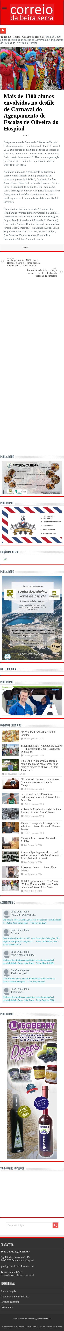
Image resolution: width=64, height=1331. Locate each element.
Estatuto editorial (10, 1301)
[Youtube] (33, 1323)
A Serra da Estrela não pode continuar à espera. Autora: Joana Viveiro (41, 811)
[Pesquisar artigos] (55, 1225)
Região (16, 36)
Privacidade (7, 1307)
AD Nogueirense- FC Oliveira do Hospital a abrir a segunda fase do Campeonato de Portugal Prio (23, 262)
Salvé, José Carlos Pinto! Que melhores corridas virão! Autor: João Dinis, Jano (40, 797)
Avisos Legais (8, 1291)
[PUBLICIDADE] (32, 477)
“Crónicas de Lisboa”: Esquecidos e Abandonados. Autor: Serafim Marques (40, 782)
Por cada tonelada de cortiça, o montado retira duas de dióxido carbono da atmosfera (42, 272)
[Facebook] (30, 1323)
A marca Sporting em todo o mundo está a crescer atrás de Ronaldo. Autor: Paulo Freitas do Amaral (41, 855)
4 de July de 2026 (38, 923)
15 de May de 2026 (45, 963)
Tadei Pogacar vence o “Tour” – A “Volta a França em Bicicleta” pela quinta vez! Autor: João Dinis (39, 884)
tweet (25, 135)
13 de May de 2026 (36, 981)
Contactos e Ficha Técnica (15, 1296)
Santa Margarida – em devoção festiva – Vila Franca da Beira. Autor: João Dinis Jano (41, 748)
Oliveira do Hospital (33, 36)
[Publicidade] (32, 701)
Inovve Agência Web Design (39, 1318)
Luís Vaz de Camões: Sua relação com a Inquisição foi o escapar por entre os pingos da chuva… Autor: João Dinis (39, 765)
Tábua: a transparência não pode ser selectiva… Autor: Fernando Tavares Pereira (40, 826)
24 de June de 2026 (12, 944)
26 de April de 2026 (45, 1000)
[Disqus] (32, 323)
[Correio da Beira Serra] (32, 12)
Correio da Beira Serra (27, 1327)
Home (7, 36)
